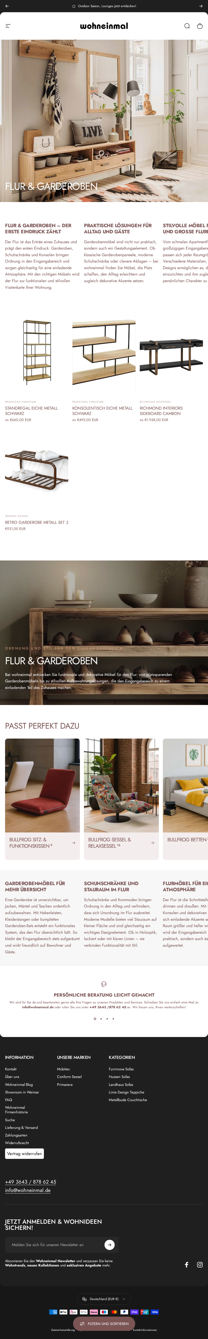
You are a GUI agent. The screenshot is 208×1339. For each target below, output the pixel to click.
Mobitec (63, 1069)
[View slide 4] (113, 1019)
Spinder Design (16, 516)
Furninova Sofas (121, 1069)
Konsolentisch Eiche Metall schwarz (102, 410)
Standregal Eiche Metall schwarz (31, 410)
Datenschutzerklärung (63, 1330)
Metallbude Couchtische (128, 1100)
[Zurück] (7, 6)
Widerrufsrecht (17, 1143)
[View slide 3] (107, 1019)
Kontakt (10, 1069)
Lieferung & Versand (21, 1127)
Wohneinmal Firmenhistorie (16, 1109)
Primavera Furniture (21, 402)
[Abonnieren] (110, 1245)
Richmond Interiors (155, 402)
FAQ (8, 1100)
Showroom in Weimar (22, 1092)
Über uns (12, 1076)
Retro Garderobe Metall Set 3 (36, 522)
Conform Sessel (69, 1076)
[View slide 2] (101, 1019)
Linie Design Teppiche (126, 1092)
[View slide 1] (95, 1019)
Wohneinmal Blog (19, 1084)
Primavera (65, 1084)
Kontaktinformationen (145, 1330)
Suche (10, 1120)
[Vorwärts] (200, 6)
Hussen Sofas (119, 1076)
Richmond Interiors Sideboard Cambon (161, 410)
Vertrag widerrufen (24, 1153)
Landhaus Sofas (121, 1084)
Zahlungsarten (16, 1135)
